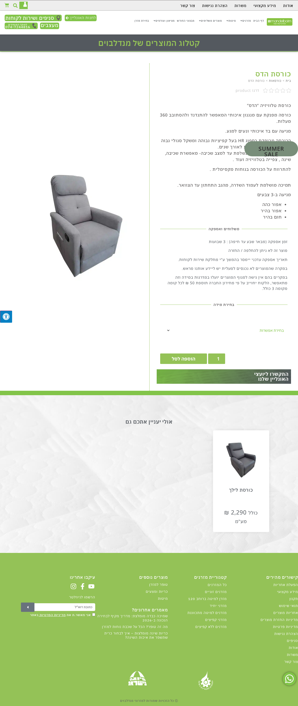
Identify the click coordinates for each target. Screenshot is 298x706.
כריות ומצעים (157, 591)
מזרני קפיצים (216, 619)
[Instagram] (73, 586)
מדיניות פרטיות (285, 626)
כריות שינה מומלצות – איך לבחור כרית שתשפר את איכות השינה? (136, 635)
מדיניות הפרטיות (52, 615)
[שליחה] (27, 607)
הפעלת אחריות (285, 585)
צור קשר (187, 5)
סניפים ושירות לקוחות (29, 18)
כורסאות (275, 81)
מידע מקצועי (265, 5)
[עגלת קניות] (6, 5)
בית (288, 81)
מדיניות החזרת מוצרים (279, 619)
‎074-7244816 (17, 26)
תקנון (293, 598)
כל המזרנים (217, 585)
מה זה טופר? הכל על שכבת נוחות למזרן (135, 626)
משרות (240, 5)
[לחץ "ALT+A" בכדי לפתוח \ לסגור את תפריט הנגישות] (6, 317)
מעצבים (49, 25)
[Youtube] (91, 586)
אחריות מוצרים (285, 612)
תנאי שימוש (288, 605)
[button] (15, 5)
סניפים (292, 640)
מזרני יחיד (218, 605)
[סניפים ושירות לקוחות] (58, 18)
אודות (288, 5)
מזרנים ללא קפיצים (211, 626)
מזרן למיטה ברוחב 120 (207, 598)
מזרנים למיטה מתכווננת (207, 612)
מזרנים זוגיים (216, 591)
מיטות (163, 598)
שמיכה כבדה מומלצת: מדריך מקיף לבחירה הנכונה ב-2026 (132, 618)
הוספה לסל (183, 359)
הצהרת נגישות (214, 5)
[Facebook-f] (82, 586)
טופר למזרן (158, 584)
